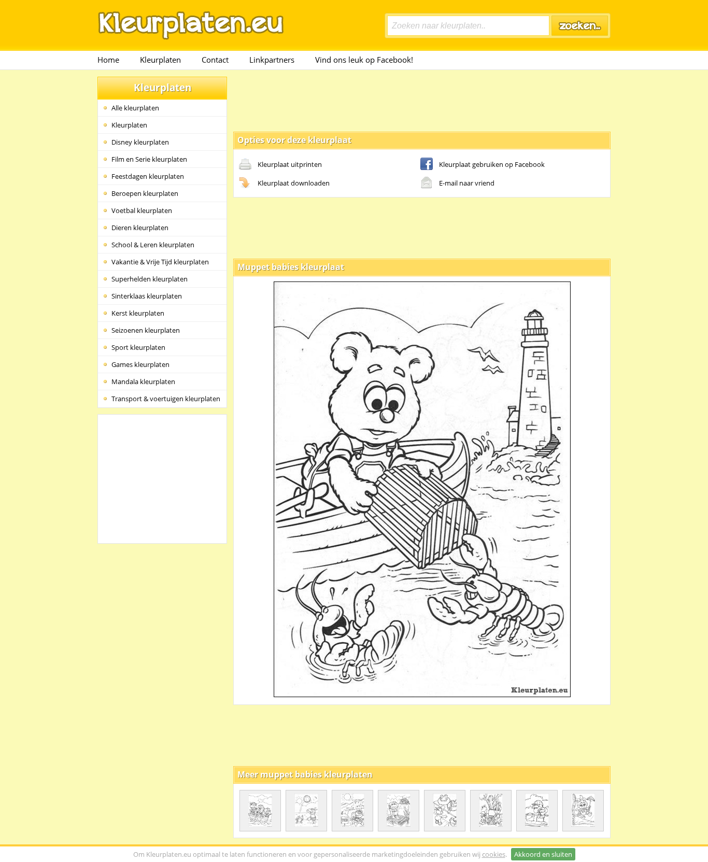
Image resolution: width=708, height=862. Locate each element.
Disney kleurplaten (140, 142)
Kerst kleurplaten (137, 313)
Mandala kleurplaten (143, 381)
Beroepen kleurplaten (144, 193)
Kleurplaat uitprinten (290, 164)
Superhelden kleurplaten (149, 279)
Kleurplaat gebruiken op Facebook (492, 164)
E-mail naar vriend (466, 183)
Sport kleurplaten (138, 347)
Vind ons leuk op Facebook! (364, 59)
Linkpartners (271, 59)
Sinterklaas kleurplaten (146, 296)
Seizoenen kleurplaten (145, 330)
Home (108, 59)
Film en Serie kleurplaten (149, 159)
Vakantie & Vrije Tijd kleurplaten (160, 261)
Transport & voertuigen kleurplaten (165, 398)
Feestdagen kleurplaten (147, 176)
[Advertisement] (422, 100)
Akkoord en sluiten (543, 854)
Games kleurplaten (140, 364)
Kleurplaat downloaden (294, 183)
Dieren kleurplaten (139, 227)
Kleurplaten (160, 59)
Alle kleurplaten (135, 107)
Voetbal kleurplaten (141, 210)
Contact (215, 59)
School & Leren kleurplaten (152, 244)
